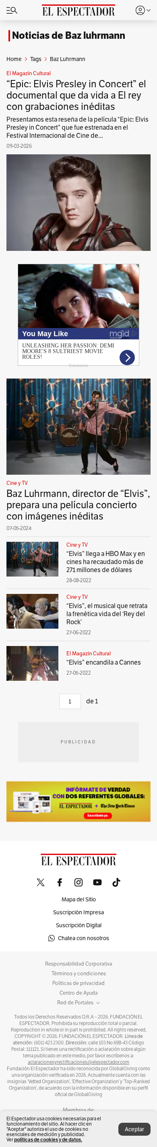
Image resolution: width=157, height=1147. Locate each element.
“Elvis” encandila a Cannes (103, 662)
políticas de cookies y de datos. (48, 1139)
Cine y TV (17, 483)
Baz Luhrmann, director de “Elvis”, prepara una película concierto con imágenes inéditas (78, 504)
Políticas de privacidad (78, 983)
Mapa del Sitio (79, 899)
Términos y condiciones (79, 974)
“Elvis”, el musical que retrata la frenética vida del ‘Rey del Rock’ (106, 614)
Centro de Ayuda (79, 993)
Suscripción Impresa (78, 912)
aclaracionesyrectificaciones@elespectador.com (78, 1062)
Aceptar (134, 1129)
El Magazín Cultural (28, 73)
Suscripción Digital (78, 925)
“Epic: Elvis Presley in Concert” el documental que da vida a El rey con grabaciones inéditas (76, 95)
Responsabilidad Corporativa (78, 964)
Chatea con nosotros (83, 938)
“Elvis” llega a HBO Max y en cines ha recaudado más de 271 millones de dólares (105, 561)
